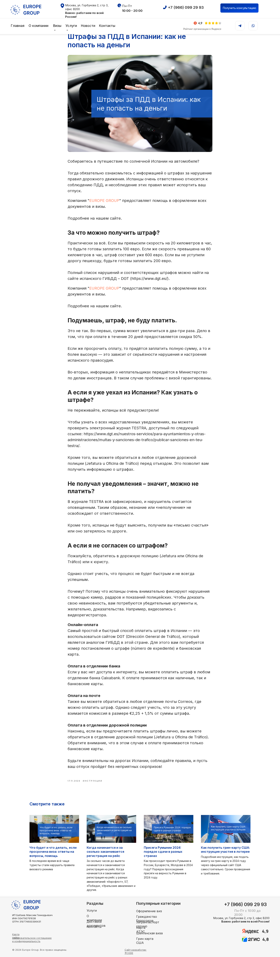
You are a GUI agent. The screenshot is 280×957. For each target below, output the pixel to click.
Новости (88, 26)
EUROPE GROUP (104, 200)
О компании (38, 26)
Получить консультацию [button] (239, 8)
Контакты (107, 26)
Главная (17, 26)
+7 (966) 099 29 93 (186, 7)
